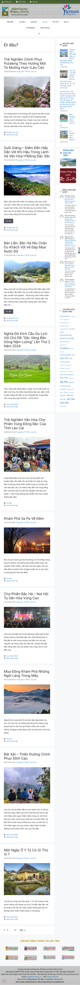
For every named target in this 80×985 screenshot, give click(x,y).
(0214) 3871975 (52, 977)
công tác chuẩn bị (64, 326)
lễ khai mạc (68, 365)
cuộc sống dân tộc (64, 322)
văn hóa (70, 395)
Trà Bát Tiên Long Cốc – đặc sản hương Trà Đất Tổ (70, 284)
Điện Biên (10, 22)
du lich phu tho (66, 335)
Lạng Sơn (33, 22)
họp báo (71, 348)
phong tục (70, 374)
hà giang (64, 348)
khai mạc (62, 352)
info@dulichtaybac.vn (34, 977)
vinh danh (71, 392)
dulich (62, 332)
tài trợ (61, 392)
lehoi (73, 355)
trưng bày (63, 389)
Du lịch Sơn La (64, 342)
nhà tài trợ (70, 371)
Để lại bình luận (12, 135)
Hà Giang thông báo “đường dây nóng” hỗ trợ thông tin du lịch (70, 242)
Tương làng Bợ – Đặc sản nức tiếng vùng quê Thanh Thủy (70, 200)
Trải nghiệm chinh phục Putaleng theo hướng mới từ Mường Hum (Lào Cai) (25, 63)
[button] (39, 34)
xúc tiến (63, 399)
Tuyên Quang (44, 28)
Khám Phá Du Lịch (68, 173)
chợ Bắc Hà (66, 319)
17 (15, 930)
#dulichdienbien (65, 316)
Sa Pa (64, 382)
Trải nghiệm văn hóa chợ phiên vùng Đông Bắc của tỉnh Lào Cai (25, 424)
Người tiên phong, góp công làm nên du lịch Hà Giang (70, 219)
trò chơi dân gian (65, 386)
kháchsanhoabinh (65, 355)
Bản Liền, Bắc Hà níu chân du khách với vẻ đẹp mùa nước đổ (25, 247)
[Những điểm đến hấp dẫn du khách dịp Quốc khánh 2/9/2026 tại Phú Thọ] (64, 53)
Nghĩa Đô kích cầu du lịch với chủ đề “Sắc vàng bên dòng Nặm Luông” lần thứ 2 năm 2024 (27, 340)
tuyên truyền (70, 389)
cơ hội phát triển (64, 329)
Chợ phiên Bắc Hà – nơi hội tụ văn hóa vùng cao (26, 596)
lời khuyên (62, 368)
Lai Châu (22, 22)
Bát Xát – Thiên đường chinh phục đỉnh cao (27, 756)
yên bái (71, 399)
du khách (72, 329)
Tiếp (22, 930)
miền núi (68, 368)
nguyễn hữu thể (64, 371)
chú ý (61, 319)
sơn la (71, 382)
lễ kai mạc (62, 365)
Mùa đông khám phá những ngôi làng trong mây (26, 673)
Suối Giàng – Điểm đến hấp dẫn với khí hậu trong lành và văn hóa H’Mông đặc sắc (27, 152)
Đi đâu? (9, 132)
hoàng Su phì (63, 345)
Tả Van (66, 392)
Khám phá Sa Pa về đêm (24, 518)
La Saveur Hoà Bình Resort (72, 135)
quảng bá (71, 378)
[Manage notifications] (4, 980)
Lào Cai (44, 22)
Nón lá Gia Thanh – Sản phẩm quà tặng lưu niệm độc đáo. (70, 265)
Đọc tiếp (8, 221)
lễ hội (70, 358)
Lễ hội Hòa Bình (65, 362)
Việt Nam (63, 395)
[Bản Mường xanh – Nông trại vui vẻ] (64, 118)
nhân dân (63, 374)
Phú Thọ (55, 22)
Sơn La (66, 22)
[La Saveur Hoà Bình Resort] (64, 135)
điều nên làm (63, 406)
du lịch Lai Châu (67, 338)
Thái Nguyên (30, 28)
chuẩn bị (73, 316)
